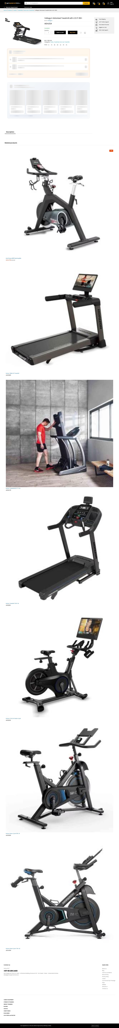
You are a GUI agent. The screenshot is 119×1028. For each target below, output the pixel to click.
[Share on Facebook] (48, 44)
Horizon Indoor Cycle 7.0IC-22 (13, 948)
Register (112, 4)
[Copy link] (66, 44)
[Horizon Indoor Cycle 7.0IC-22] (59, 893)
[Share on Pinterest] (54, 44)
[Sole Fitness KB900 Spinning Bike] (59, 203)
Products (10, 10)
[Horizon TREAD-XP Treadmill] (59, 318)
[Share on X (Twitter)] (51, 44)
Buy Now (72, 32)
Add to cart (60, 32)
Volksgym (50, 20)
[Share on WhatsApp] (60, 44)
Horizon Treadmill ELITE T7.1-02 (13, 488)
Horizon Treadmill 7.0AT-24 (12, 603)
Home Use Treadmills (29, 10)
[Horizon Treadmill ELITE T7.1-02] (59, 433)
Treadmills (20, 10)
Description (10, 132)
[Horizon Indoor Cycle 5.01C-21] (59, 778)
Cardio (14, 10)
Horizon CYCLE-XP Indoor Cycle (13, 718)
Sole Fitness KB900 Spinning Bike (13, 258)
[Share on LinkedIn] (57, 44)
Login (111, 2)
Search (86, 3)
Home (5, 10)
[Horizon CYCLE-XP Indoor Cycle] (59, 663)
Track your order (28, 7)
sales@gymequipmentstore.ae (11, 975)
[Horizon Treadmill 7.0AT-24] (59, 548)
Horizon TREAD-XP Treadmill (12, 373)
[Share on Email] (63, 44)
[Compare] (85, 32)
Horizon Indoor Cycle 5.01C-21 (13, 833)
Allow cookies (95, 1025)
